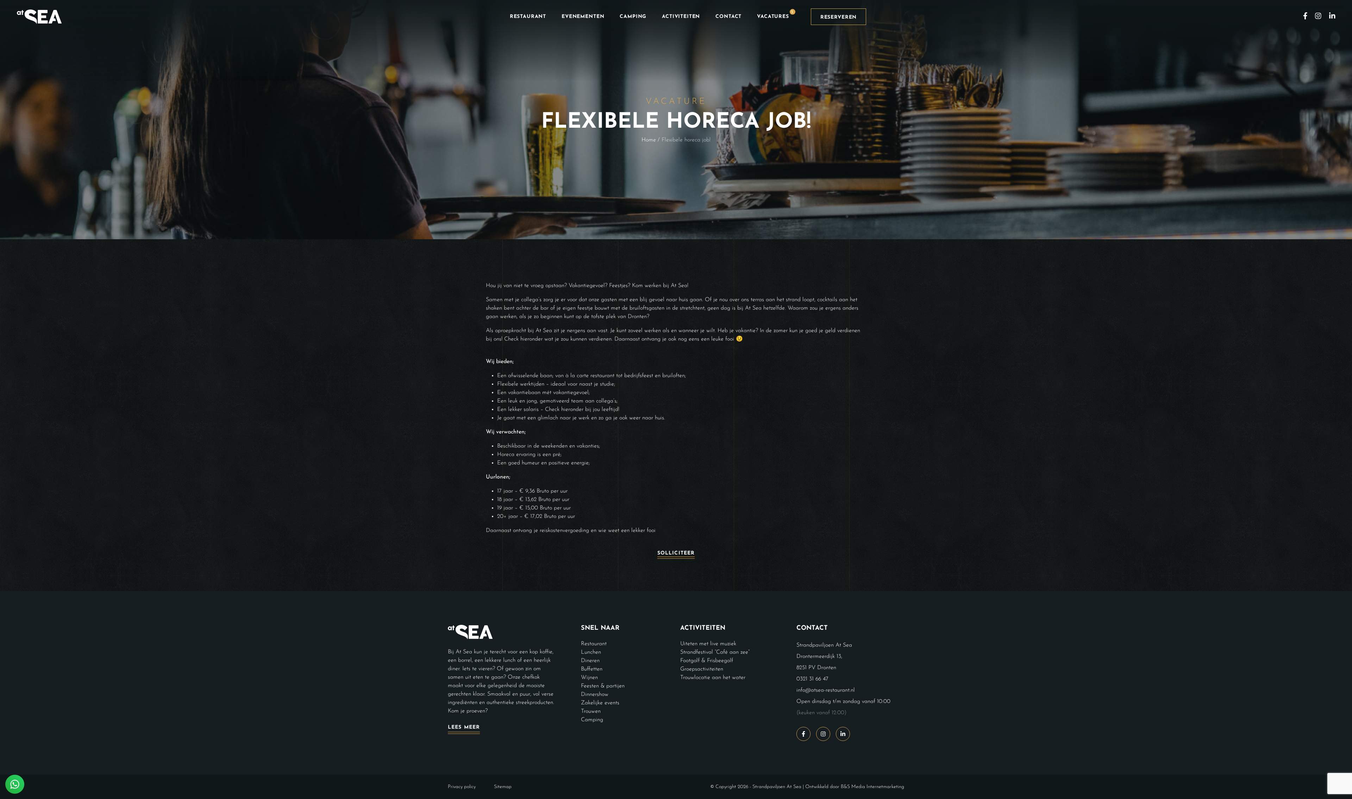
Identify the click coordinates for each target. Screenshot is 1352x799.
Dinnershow (594, 694)
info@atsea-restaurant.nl (825, 690)
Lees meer (464, 727)
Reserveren (838, 17)
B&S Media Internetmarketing (872, 787)
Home (648, 140)
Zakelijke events (600, 703)
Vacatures (775, 14)
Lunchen (591, 652)
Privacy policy (462, 787)
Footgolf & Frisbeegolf (706, 661)
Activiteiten (681, 16)
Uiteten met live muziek (708, 644)
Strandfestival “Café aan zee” (715, 652)
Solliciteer (676, 553)
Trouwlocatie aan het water (712, 677)
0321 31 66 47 (812, 679)
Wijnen (589, 677)
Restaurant (528, 16)
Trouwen (591, 711)
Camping (633, 16)
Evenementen (583, 16)
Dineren (590, 661)
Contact (728, 16)
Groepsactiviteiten (701, 669)
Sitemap (503, 787)
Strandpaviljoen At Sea (776, 787)
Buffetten (591, 669)
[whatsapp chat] (14, 784)
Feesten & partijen (603, 686)
